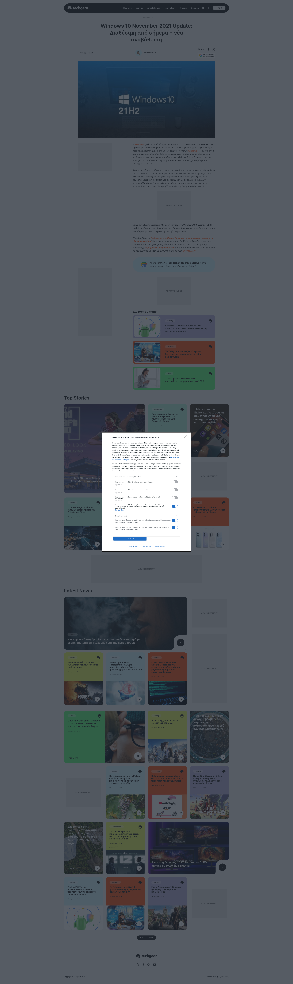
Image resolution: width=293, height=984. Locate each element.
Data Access (146, 547)
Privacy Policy (159, 547)
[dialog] (146, 492)
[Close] (186, 437)
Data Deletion (133, 547)
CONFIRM (130, 538)
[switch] (175, 481)
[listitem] (146, 477)
